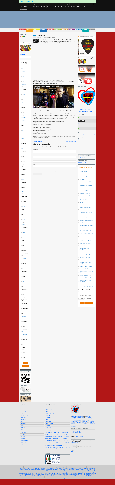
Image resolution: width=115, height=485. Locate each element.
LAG (23, 235)
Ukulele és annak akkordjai (29, 474)
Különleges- (28, 4)
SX (22, 268)
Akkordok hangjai (83, 467)
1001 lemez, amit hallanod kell (58, 472)
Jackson (23, 79)
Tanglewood (24, 334)
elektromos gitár (48, 436)
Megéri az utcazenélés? (71, 470)
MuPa (58, 445)
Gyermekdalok (82, 469)
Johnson (23, 347)
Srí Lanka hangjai (28, 470)
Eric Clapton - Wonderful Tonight (86, 210)
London (93, 469)
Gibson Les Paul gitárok (59, 477)
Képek (79, 4)
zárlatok (59, 451)
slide (46, 449)
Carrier (23, 248)
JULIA (23, 349)
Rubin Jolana (24, 271)
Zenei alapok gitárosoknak (84, 472)
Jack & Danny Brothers (24, 300)
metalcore (35, 137)
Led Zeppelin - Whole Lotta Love (86, 212)
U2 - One (81, 202)
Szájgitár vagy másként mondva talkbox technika (59, 474)
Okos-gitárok (34, 4)
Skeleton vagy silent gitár (49, 477)
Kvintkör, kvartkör (70, 467)
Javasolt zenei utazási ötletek (76, 430)
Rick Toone (24, 182)
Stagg (23, 209)
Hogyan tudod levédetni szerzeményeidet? (44, 472)
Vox (23, 130)
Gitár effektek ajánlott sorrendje (59, 475)
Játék (35, 29)
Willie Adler (46, 137)
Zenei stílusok (49, 4)
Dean (23, 193)
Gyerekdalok (64, 29)
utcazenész (66, 449)
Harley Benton (25, 292)
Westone (24, 250)
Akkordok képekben (90, 467)
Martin (23, 73)
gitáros (65, 438)
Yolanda (23, 141)
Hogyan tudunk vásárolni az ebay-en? (71, 472)
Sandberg (24, 255)
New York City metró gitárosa (70, 477)
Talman (23, 326)
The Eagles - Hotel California (85, 295)
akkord (46, 432)
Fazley (23, 342)
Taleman (23, 222)
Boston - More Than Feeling (85, 243)
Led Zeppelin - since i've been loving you (84, 292)
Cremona (24, 89)
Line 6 (23, 281)
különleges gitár (53, 445)
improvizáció (54, 443)
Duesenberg (24, 339)
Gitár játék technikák (57, 4)
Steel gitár (37, 477)
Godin (23, 179)
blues (46, 435)
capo (53, 434)
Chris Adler (41, 136)
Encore (23, 219)
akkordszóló (59, 432)
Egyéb (47, 407)
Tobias (23, 159)
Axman (23, 230)
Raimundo (24, 324)
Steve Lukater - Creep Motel (85, 217)
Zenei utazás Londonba (76, 431)
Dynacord (24, 263)
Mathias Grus (24, 306)
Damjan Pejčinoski (37, 141)
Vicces (30, 6)
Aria (23, 214)
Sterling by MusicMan (23, 190)
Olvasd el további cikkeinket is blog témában (43, 473)
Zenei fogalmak (84, 4)
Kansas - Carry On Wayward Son (86, 230)
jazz (58, 443)
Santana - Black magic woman (85, 207)
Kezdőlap (30, 466)
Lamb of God (66, 136)
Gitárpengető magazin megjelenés (69, 478)
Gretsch (23, 94)
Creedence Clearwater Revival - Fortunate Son (85, 263)
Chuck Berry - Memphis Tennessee (86, 220)
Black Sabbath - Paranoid (84, 204)
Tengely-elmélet (62, 469)
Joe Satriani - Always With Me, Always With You (85, 281)
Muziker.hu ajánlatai (82, 162)
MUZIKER (72, 451)
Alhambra (24, 217)
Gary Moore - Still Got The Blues (86, 277)
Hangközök (57, 467)
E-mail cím (35, 159)
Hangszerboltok (50, 6)
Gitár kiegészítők (42, 4)
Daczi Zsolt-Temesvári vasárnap (86, 252)
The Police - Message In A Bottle (86, 240)
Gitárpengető (40, 37)
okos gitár (47, 447)
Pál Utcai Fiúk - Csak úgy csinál (86, 185)
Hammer (23, 211)
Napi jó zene (78, 29)
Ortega (23, 331)
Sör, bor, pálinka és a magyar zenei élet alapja (58, 470)
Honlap (34, 164)
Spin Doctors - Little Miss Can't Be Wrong (85, 272)
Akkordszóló (43, 468)
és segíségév (80, 422)
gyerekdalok (56, 441)
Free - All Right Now (84, 260)
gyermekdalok (62, 440)
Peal (23, 266)
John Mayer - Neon (83, 199)
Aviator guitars (25, 303)
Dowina (23, 123)
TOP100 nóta (43, 6)
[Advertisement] (57, 19)
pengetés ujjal (56, 447)
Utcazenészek (73, 4)
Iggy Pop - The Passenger (85, 245)
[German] (22, 36)
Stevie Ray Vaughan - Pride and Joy (86, 225)
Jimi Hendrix (61, 443)
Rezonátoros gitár (30, 477)
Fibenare (23, 276)
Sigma (23, 115)
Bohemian (24, 284)
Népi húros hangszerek (81, 477)
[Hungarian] (24, 36)
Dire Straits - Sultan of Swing (85, 188)
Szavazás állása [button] (25, 366)
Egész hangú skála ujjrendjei (29, 469)
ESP (22, 102)
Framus (23, 120)
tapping (59, 449)
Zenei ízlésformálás (88, 470)
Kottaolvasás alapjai (27, 467)
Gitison (23, 344)
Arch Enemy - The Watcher (85, 289)
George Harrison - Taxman (85, 215)
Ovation (23, 232)
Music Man (24, 128)
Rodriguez (24, 169)
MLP (23, 245)
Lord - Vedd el (82, 179)
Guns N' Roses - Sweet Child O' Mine (85, 196)
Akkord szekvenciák (57, 478)
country (55, 434)
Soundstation (24, 355)
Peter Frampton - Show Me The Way (85, 182)
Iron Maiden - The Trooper (85, 257)
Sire (23, 138)
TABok (78, 6)
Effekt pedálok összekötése (41, 475)
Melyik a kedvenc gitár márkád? (85, 111)
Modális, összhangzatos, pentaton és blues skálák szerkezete (66, 468)
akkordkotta (52, 432)
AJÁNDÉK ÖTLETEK (23, 6)
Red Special (24, 297)
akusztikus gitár (65, 432)
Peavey (23, 352)
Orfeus (23, 199)
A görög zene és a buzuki (39, 474)
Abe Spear (36, 136)
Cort (23, 81)
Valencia (23, 184)
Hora (23, 125)
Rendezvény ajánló (84, 30)
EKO (23, 294)
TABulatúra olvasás (36, 467)
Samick (23, 97)
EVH (23, 261)
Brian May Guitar (25, 329)
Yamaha (23, 76)
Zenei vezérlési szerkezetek (45, 467)
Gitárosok (70, 29)
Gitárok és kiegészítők (42, 30)
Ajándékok (22, 29)
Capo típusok (47, 474)
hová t (87, 419)
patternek (52, 447)
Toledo (23, 360)
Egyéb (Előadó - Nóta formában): (86, 298)
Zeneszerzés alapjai (65, 6)
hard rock (50, 442)
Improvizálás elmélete (50, 468)
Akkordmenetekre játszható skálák (52, 469)
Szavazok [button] (25, 363)
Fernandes (24, 151)
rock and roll (67, 447)
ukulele (63, 449)
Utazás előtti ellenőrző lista (37, 470)
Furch (23, 156)
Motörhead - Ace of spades (85, 174)
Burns (23, 286)
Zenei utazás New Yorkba (76, 432)
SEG (23, 240)
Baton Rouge (24, 196)
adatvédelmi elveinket (79, 436)
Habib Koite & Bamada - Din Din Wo (86, 286)
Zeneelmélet (50, 29)
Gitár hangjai (67, 466)
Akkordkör (77, 467)
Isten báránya (53, 136)
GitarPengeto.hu (25, 466)
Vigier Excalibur (25, 253)
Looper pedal (49, 475)
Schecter (24, 206)
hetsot (81, 417)
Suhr (23, 318)
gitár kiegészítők (53, 438)
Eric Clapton (55, 436)
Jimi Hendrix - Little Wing (84, 190)
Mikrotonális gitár (23, 477)
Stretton (23, 99)
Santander (24, 201)
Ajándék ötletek (73, 473)
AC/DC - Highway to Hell (84, 228)
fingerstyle (60, 436)
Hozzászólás (35, 149)
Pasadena (24, 258)
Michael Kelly (24, 321)
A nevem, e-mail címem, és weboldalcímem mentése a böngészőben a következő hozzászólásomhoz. (52, 171)
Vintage (23, 107)
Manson (23, 161)
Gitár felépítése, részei (90, 475)
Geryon (23, 135)
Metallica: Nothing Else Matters (86, 275)
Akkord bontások (23, 468)
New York (22, 470)
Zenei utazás (91, 29)
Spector (23, 357)
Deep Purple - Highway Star (85, 193)
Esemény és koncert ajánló (43, 466)
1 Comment (52, 37)
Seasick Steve (24, 289)
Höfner (23, 110)
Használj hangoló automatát (30, 475)
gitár (63, 436)
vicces (47, 451)
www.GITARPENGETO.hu (27, 1)
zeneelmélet (51, 451)
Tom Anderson (25, 227)
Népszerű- (22, 4)
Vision (23, 104)
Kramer (23, 154)
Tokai (23, 112)
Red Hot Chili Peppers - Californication (83, 249)
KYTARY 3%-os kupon (82, 157)
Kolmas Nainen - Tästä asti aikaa (86, 176)
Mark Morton (72, 136)
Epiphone (24, 84)
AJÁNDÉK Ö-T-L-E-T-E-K (56, 473)
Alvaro (23, 187)
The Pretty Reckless (70, 141)
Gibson (23, 66)
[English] (21, 36)
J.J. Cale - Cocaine (83, 171)
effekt (58, 434)
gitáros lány (49, 440)
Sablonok (77, 469)
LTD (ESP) (24, 117)
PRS (23, 92)
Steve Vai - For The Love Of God (86, 284)
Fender (23, 68)
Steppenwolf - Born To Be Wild (86, 266)
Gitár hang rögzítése (80, 470)
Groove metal (47, 136)
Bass (23, 273)
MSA (23, 146)
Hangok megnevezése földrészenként (77, 466)
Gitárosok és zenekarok (54, 466)
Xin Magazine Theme (92, 466)
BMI (23, 242)
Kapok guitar (24, 279)
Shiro (23, 86)
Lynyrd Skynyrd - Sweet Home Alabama (84, 237)
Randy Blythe (40, 137)
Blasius (23, 337)
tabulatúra (55, 449)
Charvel (23, 172)
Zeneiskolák (57, 6)
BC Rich (23, 224)
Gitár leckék (57, 29)
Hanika (23, 311)
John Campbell (60, 136)
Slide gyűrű (42, 477)
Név (34, 155)
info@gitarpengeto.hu (75, 442)
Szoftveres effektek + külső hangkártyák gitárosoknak (75, 475)
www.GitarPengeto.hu (84, 447)
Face (23, 164)
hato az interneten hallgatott (83, 423)
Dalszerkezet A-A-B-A (71, 469)
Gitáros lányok (66, 4)
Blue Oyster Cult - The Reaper (85, 268)
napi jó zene (63, 445)
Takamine (24, 166)
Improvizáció (84, 6)
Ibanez (23, 71)
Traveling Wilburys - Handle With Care (85, 233)
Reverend (24, 313)
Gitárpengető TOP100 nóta (84, 109)
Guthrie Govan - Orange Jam (85, 254)
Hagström (24, 148)
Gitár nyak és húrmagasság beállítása (75, 474)
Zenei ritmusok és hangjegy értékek (33, 468)
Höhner (23, 174)
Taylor (23, 133)
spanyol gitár (49, 449)
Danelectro (24, 316)
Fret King (24, 143)
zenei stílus (56, 451)
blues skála (50, 434)
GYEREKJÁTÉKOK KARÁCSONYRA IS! (86, 135)
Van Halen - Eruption (84, 222)
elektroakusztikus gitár (63, 434)
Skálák (53, 467)
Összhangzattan (63, 467)
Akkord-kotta (73, 6)
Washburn (24, 204)
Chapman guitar (25, 308)
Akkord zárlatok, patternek (40, 469)
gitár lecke (60, 438)
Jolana (23, 177)
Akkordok (91, 4)
